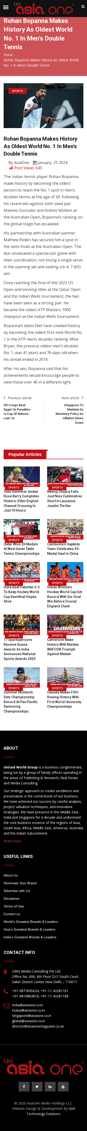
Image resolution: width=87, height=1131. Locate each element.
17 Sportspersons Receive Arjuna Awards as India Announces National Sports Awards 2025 (20, 649)
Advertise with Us (17, 891)
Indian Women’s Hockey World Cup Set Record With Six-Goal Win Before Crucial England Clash (64, 596)
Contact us (12, 914)
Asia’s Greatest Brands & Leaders (29, 929)
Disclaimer (12, 898)
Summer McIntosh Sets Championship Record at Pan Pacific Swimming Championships (21, 701)
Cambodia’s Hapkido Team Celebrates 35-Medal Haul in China (63, 548)
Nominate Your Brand (20, 883)
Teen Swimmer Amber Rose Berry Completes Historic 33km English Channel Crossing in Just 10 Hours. (21, 501)
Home (8, 55)
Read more (12, 841)
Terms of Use (14, 906)
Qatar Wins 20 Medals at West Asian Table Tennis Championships (22, 548)
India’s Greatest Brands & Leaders (30, 937)
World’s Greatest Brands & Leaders (31, 922)
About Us (11, 875)
